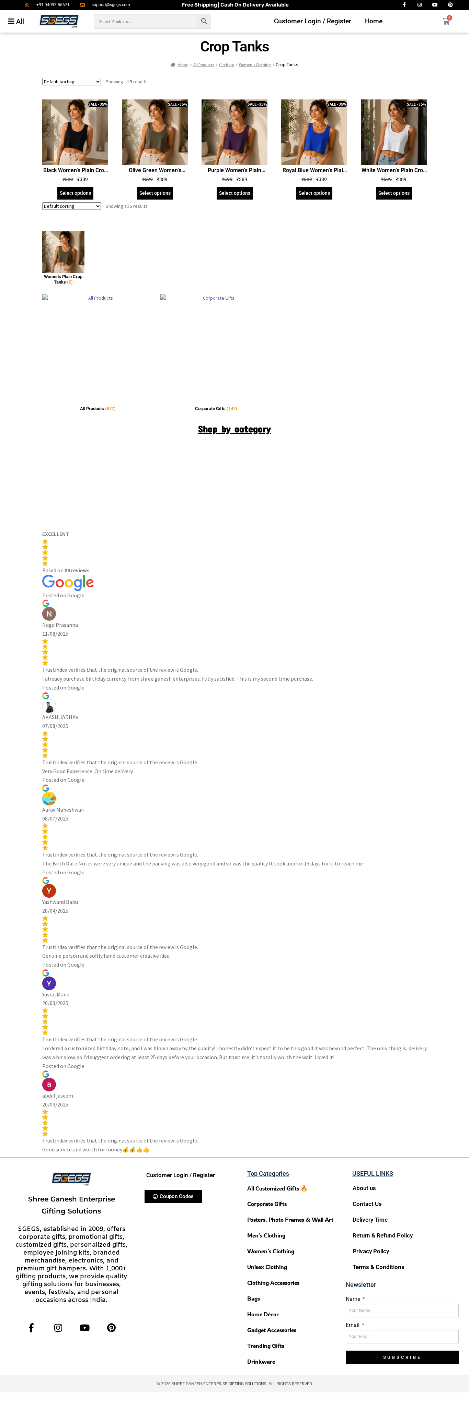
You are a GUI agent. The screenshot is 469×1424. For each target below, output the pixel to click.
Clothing (226, 64)
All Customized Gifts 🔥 (277, 1188)
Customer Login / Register (312, 21)
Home (373, 21)
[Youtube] (85, 1327)
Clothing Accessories (273, 1282)
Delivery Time (370, 1219)
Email (353, 1325)
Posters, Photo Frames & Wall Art (290, 1219)
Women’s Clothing (270, 1251)
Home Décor (263, 1314)
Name (354, 1299)
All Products (203, 64)
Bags (253, 1298)
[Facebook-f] (31, 1327)
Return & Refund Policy (383, 1235)
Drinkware (261, 1361)
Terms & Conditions (378, 1267)
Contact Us (367, 1203)
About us (364, 1188)
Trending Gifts (265, 1345)
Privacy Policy (371, 1251)
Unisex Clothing (267, 1266)
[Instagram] (58, 1327)
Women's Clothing (255, 64)
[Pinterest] (111, 1327)
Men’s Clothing (266, 1235)
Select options (75, 193)
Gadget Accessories (271, 1329)
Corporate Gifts (267, 1203)
